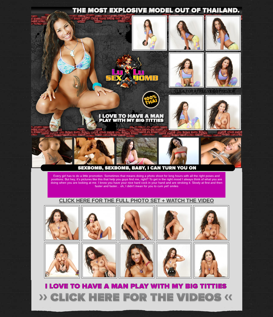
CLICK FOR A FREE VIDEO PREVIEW (204, 91)
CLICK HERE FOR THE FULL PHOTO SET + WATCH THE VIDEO (136, 200)
